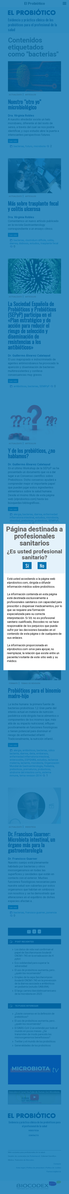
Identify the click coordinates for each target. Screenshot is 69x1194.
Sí (27, 565)
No (42, 565)
